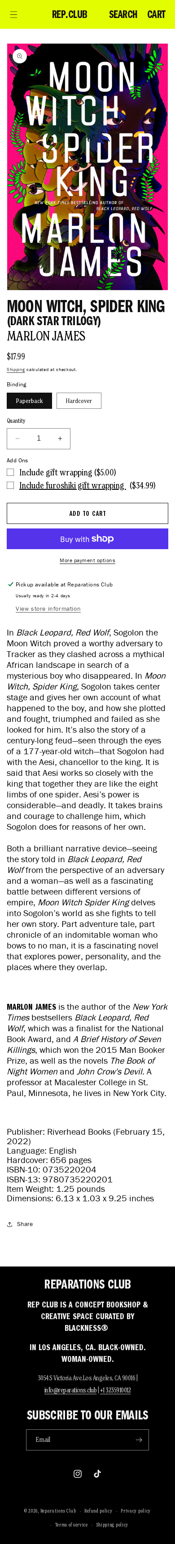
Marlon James (46, 336)
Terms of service (71, 1524)
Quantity (16, 420)
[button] (13, 14)
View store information (48, 608)
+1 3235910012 (115, 1390)
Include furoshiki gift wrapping (72, 485)
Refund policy (98, 1510)
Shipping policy (112, 1524)
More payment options (87, 560)
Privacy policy (136, 1510)
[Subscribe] (139, 1439)
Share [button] (25, 1224)
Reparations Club (58, 1510)
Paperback (29, 400)
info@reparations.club (70, 1390)
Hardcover (79, 400)
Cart (156, 14)
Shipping (16, 369)
